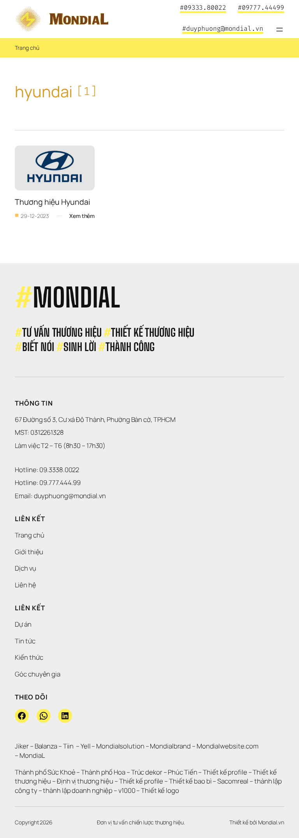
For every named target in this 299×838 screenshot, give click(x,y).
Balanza (46, 745)
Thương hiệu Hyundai (52, 202)
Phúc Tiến (183, 772)
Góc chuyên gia (37, 673)
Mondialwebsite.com (228, 745)
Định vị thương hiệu (85, 781)
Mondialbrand (170, 745)
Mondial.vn (271, 822)
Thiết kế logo (160, 790)
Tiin (68, 745)
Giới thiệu (29, 551)
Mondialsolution (120, 745)
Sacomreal (232, 781)
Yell (86, 745)
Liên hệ (25, 584)
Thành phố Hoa (104, 772)
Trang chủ (27, 47)
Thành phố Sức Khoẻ (45, 772)
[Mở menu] (279, 29)
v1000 (126, 790)
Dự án (23, 624)
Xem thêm (82, 216)
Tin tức (25, 640)
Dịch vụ (25, 568)
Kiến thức (29, 657)
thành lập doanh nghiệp (78, 790)
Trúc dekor (146, 772)
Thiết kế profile (225, 772)
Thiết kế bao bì (190, 781)
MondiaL (31, 755)
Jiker (22, 745)
